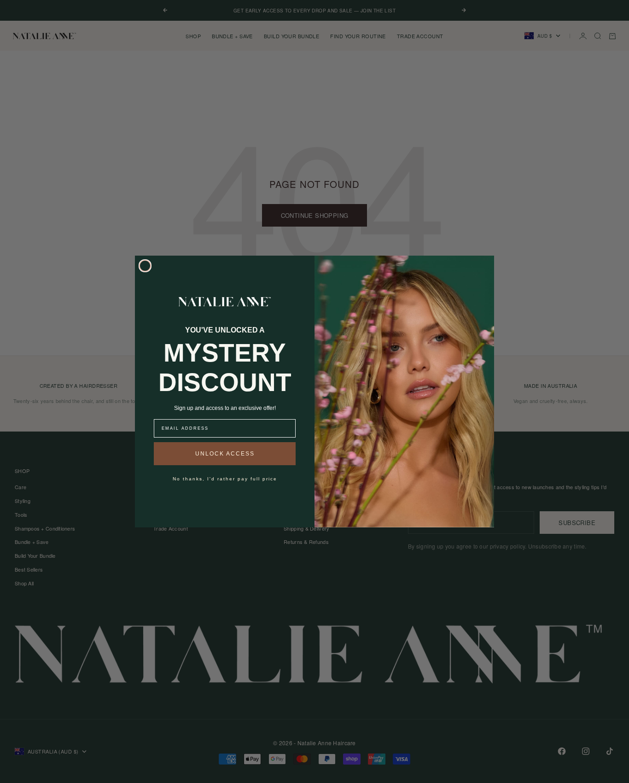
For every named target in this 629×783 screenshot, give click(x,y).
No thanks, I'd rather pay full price (225, 478)
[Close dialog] (145, 265)
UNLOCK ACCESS (225, 453)
